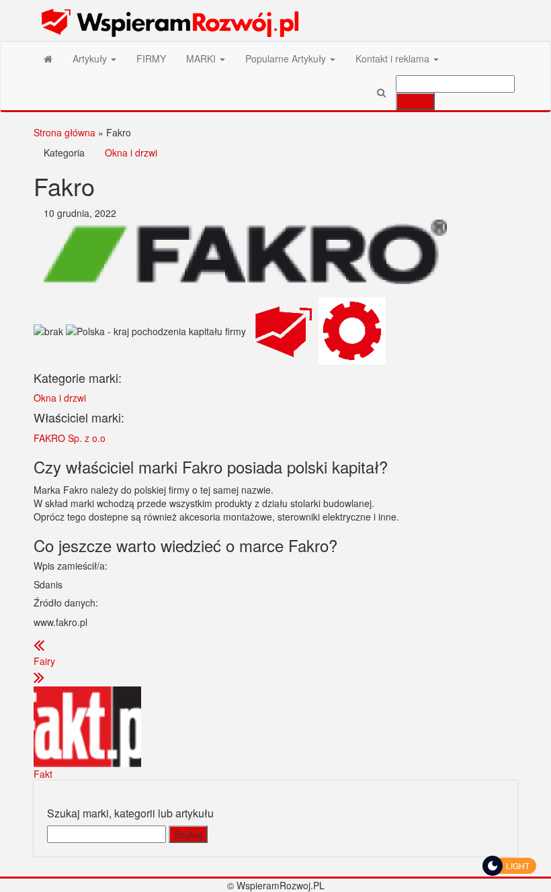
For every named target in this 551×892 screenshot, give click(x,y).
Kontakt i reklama (393, 58)
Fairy (44, 661)
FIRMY (151, 58)
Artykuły (91, 58)
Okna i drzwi (131, 152)
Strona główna (64, 132)
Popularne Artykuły (287, 58)
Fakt (43, 773)
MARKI (202, 58)
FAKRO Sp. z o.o (69, 438)
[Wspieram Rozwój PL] (48, 58)
